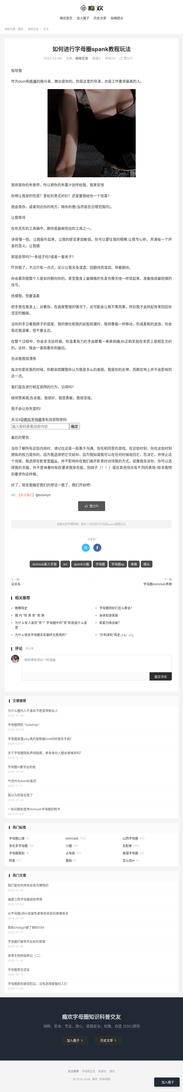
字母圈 (100, 564)
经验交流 (33, 29)
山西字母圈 (133, 838)
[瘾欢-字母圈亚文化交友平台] (91, 8)
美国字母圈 (133, 853)
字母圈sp (117, 564)
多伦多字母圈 (21, 846)
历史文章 (100, 18)
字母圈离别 (19, 853)
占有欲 (73, 853)
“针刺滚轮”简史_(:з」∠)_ (116, 635)
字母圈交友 (88, 1071)
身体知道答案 (108, 615)
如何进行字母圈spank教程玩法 (91, 49)
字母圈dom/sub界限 (157, 584)
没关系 (16, 584)
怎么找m (131, 860)
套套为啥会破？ (110, 622)
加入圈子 (83, 18)
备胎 (71, 860)
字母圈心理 (19, 838)
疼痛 (33, 81)
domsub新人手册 (44, 564)
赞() (126, 58)
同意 (15, 860)
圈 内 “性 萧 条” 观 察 (29, 615)
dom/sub (76, 838)
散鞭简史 (21, 608)
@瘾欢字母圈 (31, 419)
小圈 (72, 846)
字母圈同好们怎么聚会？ (116, 608)
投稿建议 (117, 18)
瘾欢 (20, 29)
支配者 (131, 846)
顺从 (54, 461)
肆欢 (112, 1071)
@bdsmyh (43, 495)
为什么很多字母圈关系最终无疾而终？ (41, 635)
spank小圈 (81, 564)
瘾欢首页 (66, 18)
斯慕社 (102, 1071)
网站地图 (105, 1079)
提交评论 (160, 677)
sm (65, 564)
